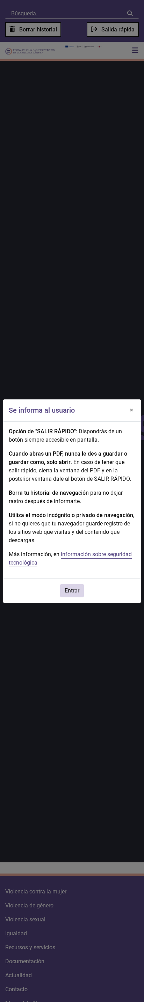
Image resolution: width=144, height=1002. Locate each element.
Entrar (72, 590)
